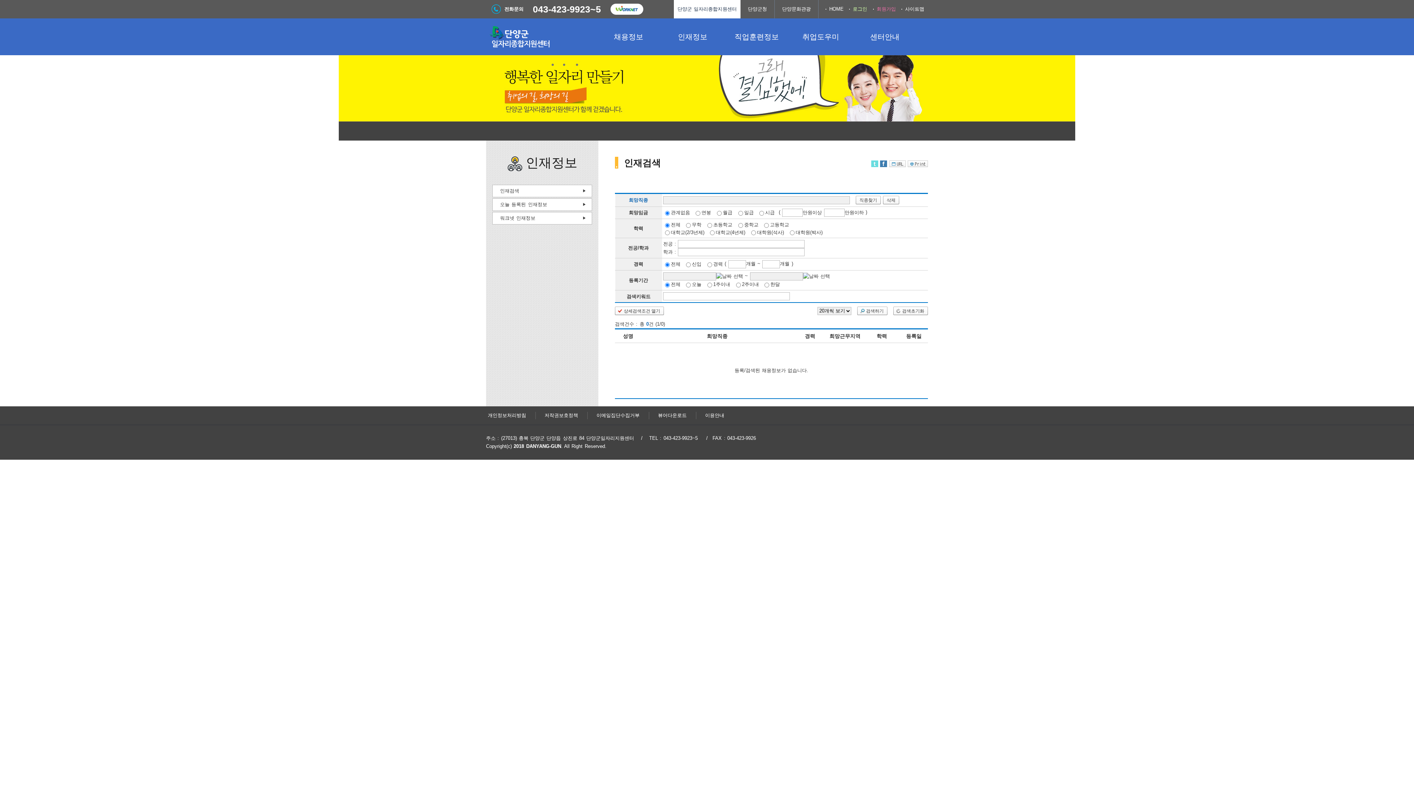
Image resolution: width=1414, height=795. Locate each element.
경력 (718, 264)
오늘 (696, 284)
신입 (696, 264)
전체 (675, 224)
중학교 (751, 224)
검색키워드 (639, 296)
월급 (727, 212)
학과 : (670, 252)
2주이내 (750, 284)
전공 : (670, 244)
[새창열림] (626, 9)
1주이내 (721, 284)
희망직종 (638, 200)
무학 (696, 224)
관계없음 (680, 212)
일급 (749, 212)
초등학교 (722, 224)
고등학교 (779, 224)
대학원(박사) (809, 232)
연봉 (706, 212)
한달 (775, 284)
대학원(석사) (770, 232)
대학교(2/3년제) (687, 232)
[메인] (541, 36)
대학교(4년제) (730, 232)
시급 (770, 212)
